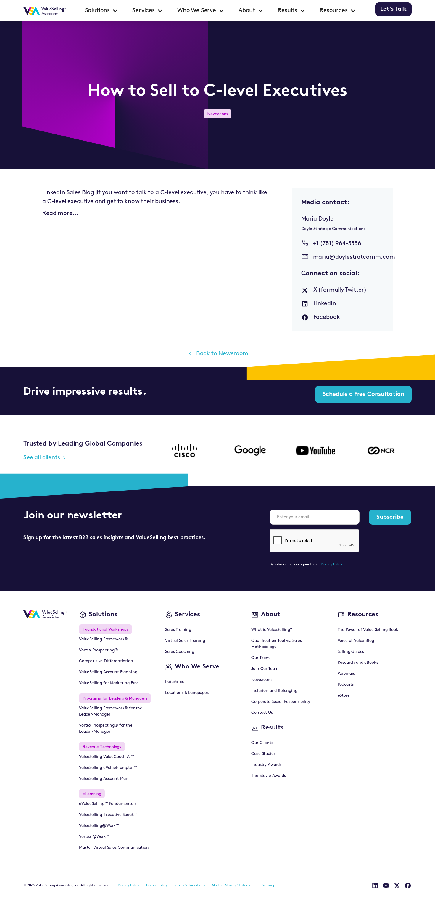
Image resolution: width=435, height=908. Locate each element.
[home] (44, 10)
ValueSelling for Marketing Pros (108, 683)
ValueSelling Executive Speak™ (108, 815)
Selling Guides (351, 652)
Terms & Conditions (189, 885)
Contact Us (262, 713)
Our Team (260, 658)
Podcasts (346, 684)
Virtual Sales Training (185, 641)
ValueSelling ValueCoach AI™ (106, 757)
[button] (102, 10)
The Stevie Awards (268, 776)
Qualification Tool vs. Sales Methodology (276, 644)
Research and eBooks (358, 662)
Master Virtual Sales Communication (114, 848)
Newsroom (261, 680)
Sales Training (178, 630)
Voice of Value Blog (356, 641)
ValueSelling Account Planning (108, 672)
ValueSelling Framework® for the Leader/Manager (110, 711)
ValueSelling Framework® (103, 639)
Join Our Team (264, 669)
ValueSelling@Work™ (99, 826)
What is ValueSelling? (271, 630)
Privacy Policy (331, 564)
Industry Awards (266, 765)
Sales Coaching (179, 652)
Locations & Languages (187, 693)
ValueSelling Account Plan (103, 779)
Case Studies (263, 754)
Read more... (60, 213)
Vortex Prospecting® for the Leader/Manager (106, 728)
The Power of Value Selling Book (368, 630)
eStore (344, 695)
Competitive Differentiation (106, 661)
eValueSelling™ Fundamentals (107, 804)
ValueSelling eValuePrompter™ (108, 768)
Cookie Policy (156, 885)
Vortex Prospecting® (98, 650)
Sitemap (268, 885)
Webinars (346, 673)
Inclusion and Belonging (274, 691)
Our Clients (262, 743)
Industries (174, 682)
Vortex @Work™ (94, 837)
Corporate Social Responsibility (280, 702)
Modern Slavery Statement (233, 885)
